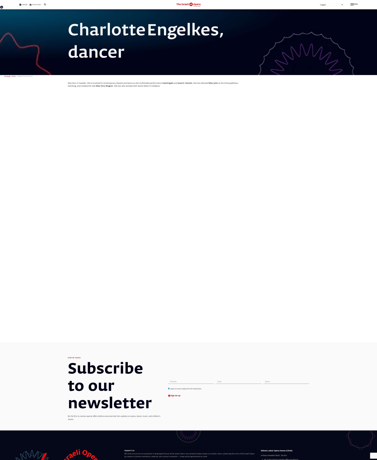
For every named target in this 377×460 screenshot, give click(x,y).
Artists (14, 76)
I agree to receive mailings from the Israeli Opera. (185, 389)
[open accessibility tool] (1, 7)
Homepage (7, 76)
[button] (45, 4)
